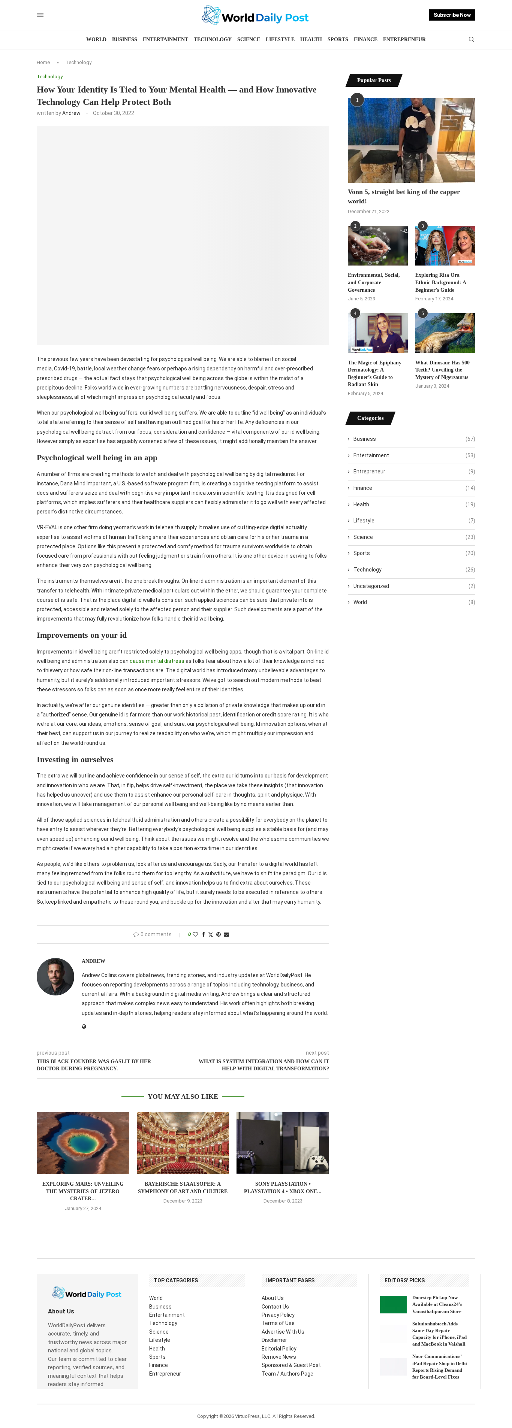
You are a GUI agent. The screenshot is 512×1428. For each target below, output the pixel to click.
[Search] (471, 40)
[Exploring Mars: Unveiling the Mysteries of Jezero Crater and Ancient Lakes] (83, 1143)
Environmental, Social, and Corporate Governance (374, 282)
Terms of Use (278, 1323)
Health (311, 39)
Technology (213, 39)
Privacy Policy (278, 1315)
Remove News (279, 1357)
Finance (365, 39)
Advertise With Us (283, 1332)
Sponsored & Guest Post (291, 1365)
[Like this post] (195, 934)
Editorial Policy (279, 1349)
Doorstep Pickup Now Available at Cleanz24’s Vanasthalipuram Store (437, 1304)
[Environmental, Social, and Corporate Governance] (378, 246)
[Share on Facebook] (203, 934)
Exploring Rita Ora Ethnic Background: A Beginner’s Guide (440, 282)
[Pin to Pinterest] (218, 934)
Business (124, 39)
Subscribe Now (452, 15)
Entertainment (165, 39)
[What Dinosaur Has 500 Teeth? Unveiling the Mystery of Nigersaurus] (445, 333)
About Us (273, 1298)
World (96, 39)
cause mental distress (157, 661)
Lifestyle (280, 39)
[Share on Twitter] (210, 934)
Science (248, 39)
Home (43, 62)
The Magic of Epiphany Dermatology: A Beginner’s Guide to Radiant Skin (374, 374)
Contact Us (275, 1307)
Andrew (71, 113)
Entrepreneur (404, 39)
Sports (338, 39)
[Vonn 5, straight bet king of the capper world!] (411, 140)
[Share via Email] (226, 934)
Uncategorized (414, 586)
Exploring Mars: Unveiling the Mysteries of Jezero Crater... (83, 1191)
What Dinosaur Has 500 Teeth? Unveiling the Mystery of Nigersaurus (442, 370)
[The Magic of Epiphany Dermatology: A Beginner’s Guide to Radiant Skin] (378, 333)
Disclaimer (274, 1340)
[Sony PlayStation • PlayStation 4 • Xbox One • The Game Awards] (283, 1143)
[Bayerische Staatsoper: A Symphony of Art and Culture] (183, 1143)
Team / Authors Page (287, 1374)
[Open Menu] (40, 15)
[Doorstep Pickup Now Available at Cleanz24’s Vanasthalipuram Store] (393, 1304)
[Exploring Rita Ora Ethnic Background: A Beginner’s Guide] (445, 246)
